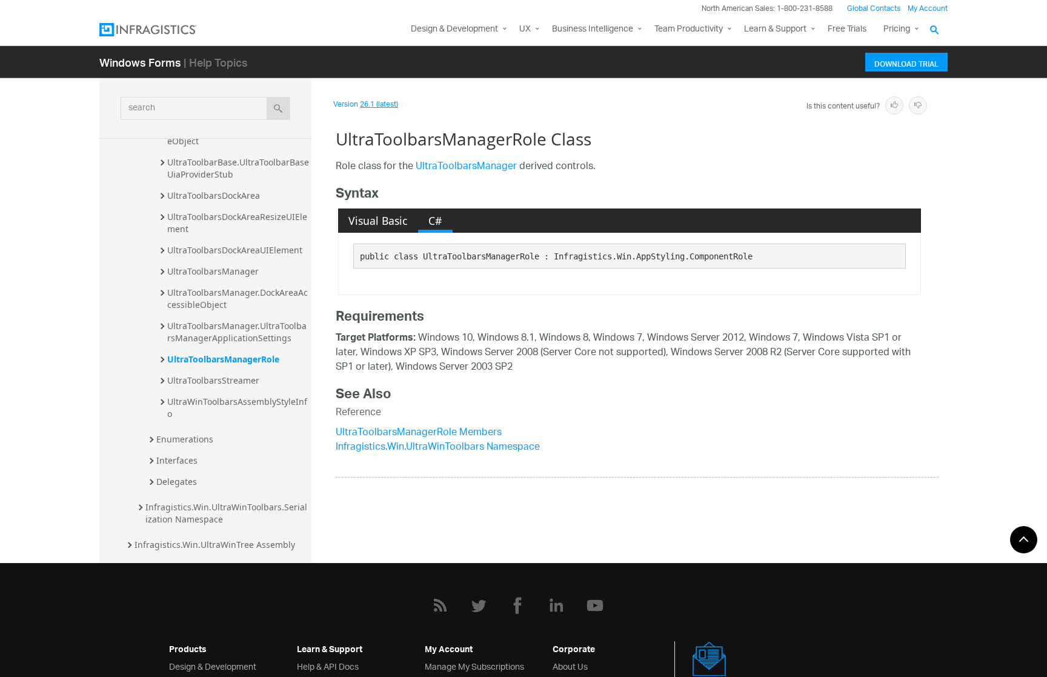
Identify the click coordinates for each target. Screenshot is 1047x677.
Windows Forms (140, 62)
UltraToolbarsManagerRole (223, 359)
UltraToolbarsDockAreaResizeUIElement (237, 223)
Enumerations (184, 439)
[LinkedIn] (556, 605)
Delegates (176, 481)
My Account (928, 9)
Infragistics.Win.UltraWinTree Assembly (215, 544)
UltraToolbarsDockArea (213, 195)
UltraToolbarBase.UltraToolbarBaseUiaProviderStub (238, 168)
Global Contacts (873, 9)
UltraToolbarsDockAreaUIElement (234, 250)
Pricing (896, 29)
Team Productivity (688, 29)
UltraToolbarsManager (213, 271)
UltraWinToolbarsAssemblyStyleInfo (237, 407)
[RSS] (440, 605)
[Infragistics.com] (160, 29)
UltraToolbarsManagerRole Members (419, 433)
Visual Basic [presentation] (377, 220)
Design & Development (212, 665)
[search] (278, 108)
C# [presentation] (435, 220)
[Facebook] (517, 605)
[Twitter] (479, 605)
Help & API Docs (328, 665)
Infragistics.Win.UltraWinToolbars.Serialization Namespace (226, 513)
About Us (570, 665)
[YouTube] (595, 605)
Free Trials (847, 29)
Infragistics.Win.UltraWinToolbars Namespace (438, 448)
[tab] (378, 220)
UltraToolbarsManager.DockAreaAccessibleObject (237, 298)
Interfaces (177, 460)
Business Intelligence (592, 29)
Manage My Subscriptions (474, 665)
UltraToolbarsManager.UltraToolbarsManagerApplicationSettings (237, 332)
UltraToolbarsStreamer (213, 380)
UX (525, 29)
